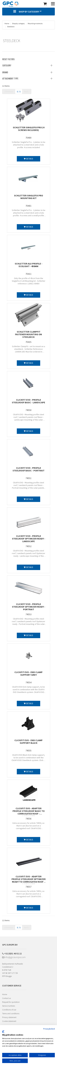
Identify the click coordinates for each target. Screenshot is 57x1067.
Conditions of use (9, 1009)
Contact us (6, 998)
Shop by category (18, 23)
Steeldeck (10, 26)
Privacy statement (9, 1017)
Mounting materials (35, 23)
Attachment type (10, 78)
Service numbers (8, 1006)
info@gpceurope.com (15, 957)
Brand (5, 72)
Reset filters (8, 59)
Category (6, 65)
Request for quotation (11, 1002)
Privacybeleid (49, 1028)
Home (7, 23)
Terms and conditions (10, 1013)
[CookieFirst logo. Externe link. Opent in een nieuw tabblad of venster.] (3, 1031)
